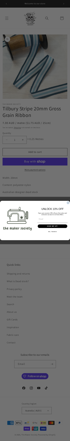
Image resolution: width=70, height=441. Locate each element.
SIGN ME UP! (52, 226)
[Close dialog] (68, 203)
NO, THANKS (52, 231)
